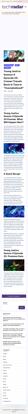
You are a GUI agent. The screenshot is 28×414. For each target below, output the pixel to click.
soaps (4, 393)
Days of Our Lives (7, 365)
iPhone (4, 370)
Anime (4, 356)
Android (5, 353)
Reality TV (5, 387)
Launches (5, 376)
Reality (4, 384)
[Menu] (25, 6)
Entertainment (9, 65)
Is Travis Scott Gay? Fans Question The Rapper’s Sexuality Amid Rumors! (13, 324)
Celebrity (5, 362)
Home (3, 12)
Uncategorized (6, 401)
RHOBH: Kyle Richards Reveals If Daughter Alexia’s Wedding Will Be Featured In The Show (12, 343)
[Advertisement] (14, 31)
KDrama (5, 373)
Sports (4, 395)
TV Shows (7, 67)
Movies (4, 379)
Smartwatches (6, 390)
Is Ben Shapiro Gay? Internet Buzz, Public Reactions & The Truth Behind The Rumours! (14, 319)
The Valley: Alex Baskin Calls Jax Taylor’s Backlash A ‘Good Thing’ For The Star (14, 329)
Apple (4, 359)
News (17, 65)
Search (5, 303)
